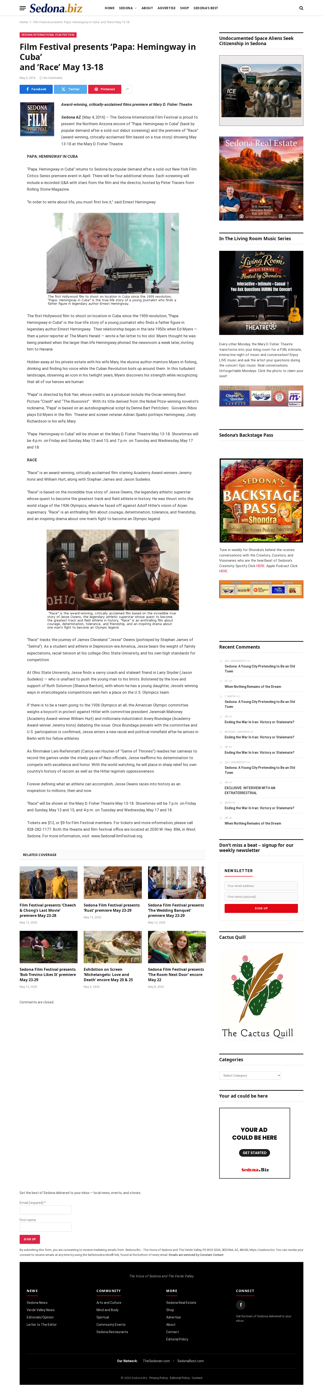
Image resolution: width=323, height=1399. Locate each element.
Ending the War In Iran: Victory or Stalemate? (259, 722)
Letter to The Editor (42, 1324)
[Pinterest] (7, 153)
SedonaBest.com (190, 1361)
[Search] (300, 8)
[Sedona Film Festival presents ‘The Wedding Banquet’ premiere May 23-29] (177, 882)
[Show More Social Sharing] (127, 89)
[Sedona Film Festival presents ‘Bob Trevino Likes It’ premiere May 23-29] (49, 947)
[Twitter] (7, 129)
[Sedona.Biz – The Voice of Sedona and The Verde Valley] (56, 8)
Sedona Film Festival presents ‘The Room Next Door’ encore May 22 (176, 974)
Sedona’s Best (206, 8)
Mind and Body (107, 1310)
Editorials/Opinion (40, 1317)
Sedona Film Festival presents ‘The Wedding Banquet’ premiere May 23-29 (176, 910)
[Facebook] (7, 117)
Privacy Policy (158, 1378)
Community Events (111, 1324)
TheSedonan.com (156, 1361)
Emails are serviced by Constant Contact (196, 1255)
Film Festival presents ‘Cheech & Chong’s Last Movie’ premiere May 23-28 (48, 910)
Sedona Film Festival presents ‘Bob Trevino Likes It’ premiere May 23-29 (48, 974)
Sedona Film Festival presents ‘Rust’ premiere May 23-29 (112, 908)
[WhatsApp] (7, 189)
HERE (260, 566)
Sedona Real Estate (181, 1303)
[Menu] (23, 8)
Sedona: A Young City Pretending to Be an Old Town (260, 668)
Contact (172, 1332)
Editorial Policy (177, 1339)
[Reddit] (7, 177)
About (147, 8)
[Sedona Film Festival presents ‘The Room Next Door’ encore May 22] (177, 947)
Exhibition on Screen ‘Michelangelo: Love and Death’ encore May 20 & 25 (108, 974)
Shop (184, 8)
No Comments (53, 78)
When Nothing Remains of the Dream (253, 687)
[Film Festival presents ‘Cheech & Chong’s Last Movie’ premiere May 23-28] (49, 882)
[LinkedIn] (7, 141)
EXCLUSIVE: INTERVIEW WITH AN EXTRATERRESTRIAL (250, 790)
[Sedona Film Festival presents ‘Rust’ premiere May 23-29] (113, 882)
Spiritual (102, 1317)
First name (28, 1220)
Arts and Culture (108, 1303)
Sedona (126, 8)
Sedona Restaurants (112, 1332)
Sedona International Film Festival (48, 34)
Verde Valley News (41, 1310)
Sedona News (37, 1303)
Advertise (166, 8)
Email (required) (33, 1203)
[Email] (7, 165)
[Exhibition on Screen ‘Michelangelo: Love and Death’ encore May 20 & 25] (113, 947)
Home (109, 8)
